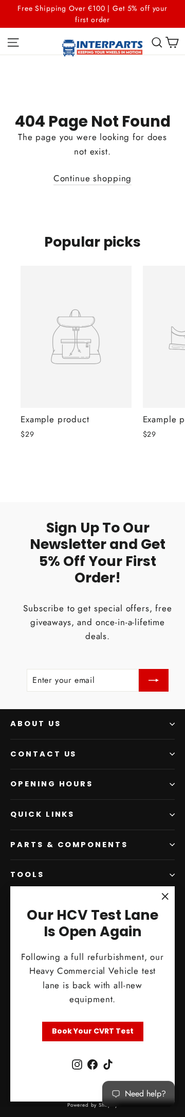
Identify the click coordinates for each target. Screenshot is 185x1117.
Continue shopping (92, 178)
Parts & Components (69, 844)
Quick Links (42, 814)
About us (35, 723)
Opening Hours (51, 784)
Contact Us (43, 754)
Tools (27, 874)
